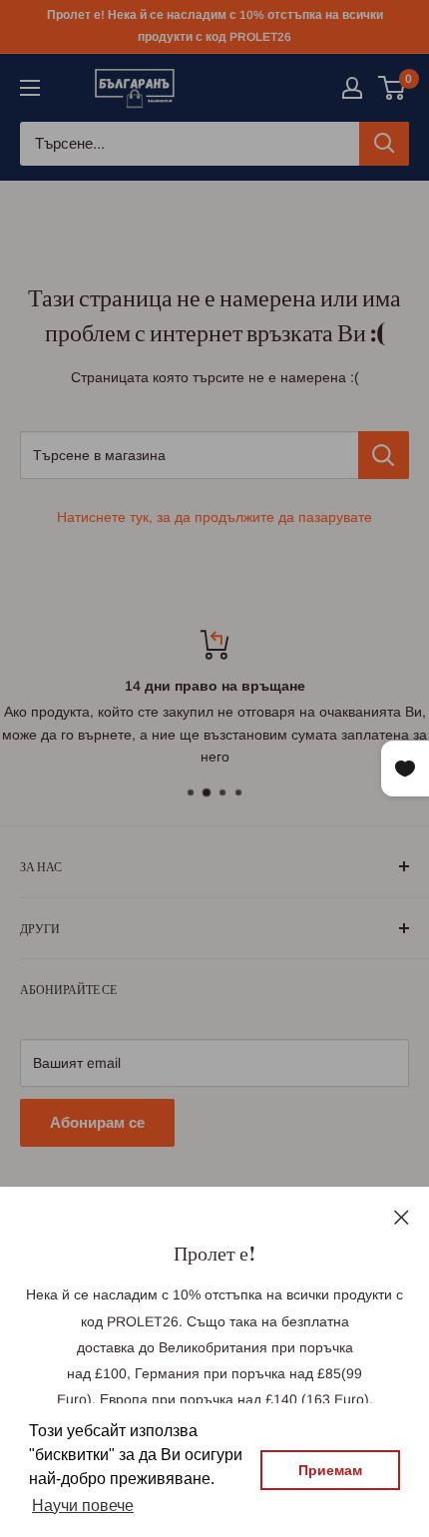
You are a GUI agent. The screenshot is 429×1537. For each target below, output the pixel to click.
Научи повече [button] (83, 1505)
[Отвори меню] (30, 88)
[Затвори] (401, 1216)
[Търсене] (384, 144)
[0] (392, 88)
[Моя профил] (352, 88)
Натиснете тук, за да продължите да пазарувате (214, 517)
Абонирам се (97, 1122)
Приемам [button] (330, 1470)
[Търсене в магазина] (383, 455)
